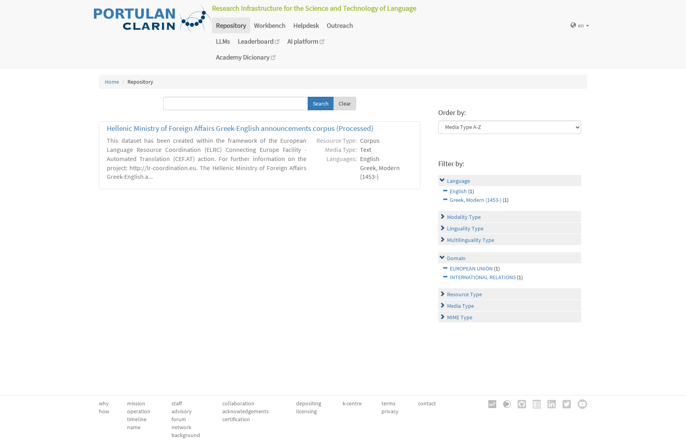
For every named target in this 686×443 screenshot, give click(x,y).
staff (177, 403)
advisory (182, 411)
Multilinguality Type (470, 240)
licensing (306, 411)
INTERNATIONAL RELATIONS (483, 277)
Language (458, 180)
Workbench (269, 25)
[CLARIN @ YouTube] (579, 403)
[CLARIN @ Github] (519, 403)
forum (179, 419)
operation (138, 411)
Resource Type (464, 294)
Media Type (460, 305)
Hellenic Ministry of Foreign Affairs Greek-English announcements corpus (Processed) (240, 128)
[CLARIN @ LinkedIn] (549, 403)
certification (236, 419)
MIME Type (459, 317)
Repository (231, 25)
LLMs (223, 41)
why (104, 403)
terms (388, 403)
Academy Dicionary (243, 57)
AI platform (303, 41)
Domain (456, 258)
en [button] (581, 25)
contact (427, 403)
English (458, 191)
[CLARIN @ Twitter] (564, 403)
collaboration (238, 403)
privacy (390, 411)
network (181, 427)
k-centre (352, 403)
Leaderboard (256, 41)
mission (136, 403)
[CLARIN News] (534, 403)
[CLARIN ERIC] (489, 403)
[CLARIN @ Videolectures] (504, 403)
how (104, 411)
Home (112, 81)
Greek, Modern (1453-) (475, 199)
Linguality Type (465, 228)
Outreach (340, 25)
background (186, 435)
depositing (308, 403)
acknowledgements (245, 411)
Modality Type (464, 217)
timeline (136, 419)
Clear (345, 103)
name (134, 427)
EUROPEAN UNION (471, 268)
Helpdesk (306, 25)
